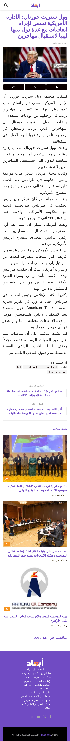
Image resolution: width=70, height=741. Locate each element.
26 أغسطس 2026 (58, 495)
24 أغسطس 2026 (58, 626)
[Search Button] (6, 5)
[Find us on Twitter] (44, 717)
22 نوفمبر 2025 (59, 43)
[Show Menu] (64, 5)
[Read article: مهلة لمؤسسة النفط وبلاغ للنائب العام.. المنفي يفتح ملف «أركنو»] (35, 589)
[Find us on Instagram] (32, 717)
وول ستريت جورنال (56, 372)
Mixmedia (46, 735)
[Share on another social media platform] (13, 87)
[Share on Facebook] (56, 87)
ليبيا (19, 367)
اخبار (7, 478)
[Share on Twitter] (35, 87)
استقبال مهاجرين (49, 367)
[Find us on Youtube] (38, 717)
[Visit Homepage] (35, 5)
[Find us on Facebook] (50, 717)
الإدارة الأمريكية (31, 367)
